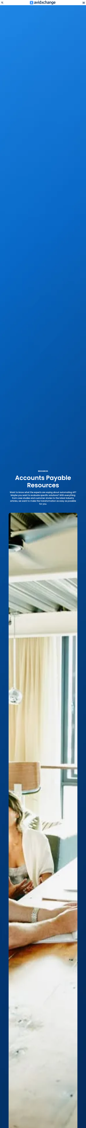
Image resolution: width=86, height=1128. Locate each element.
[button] (2, 2)
